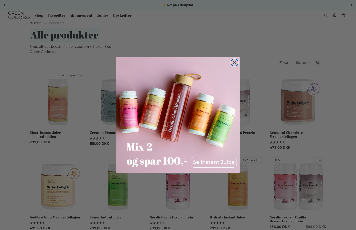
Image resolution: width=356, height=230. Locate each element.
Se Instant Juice (213, 162)
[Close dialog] (234, 62)
